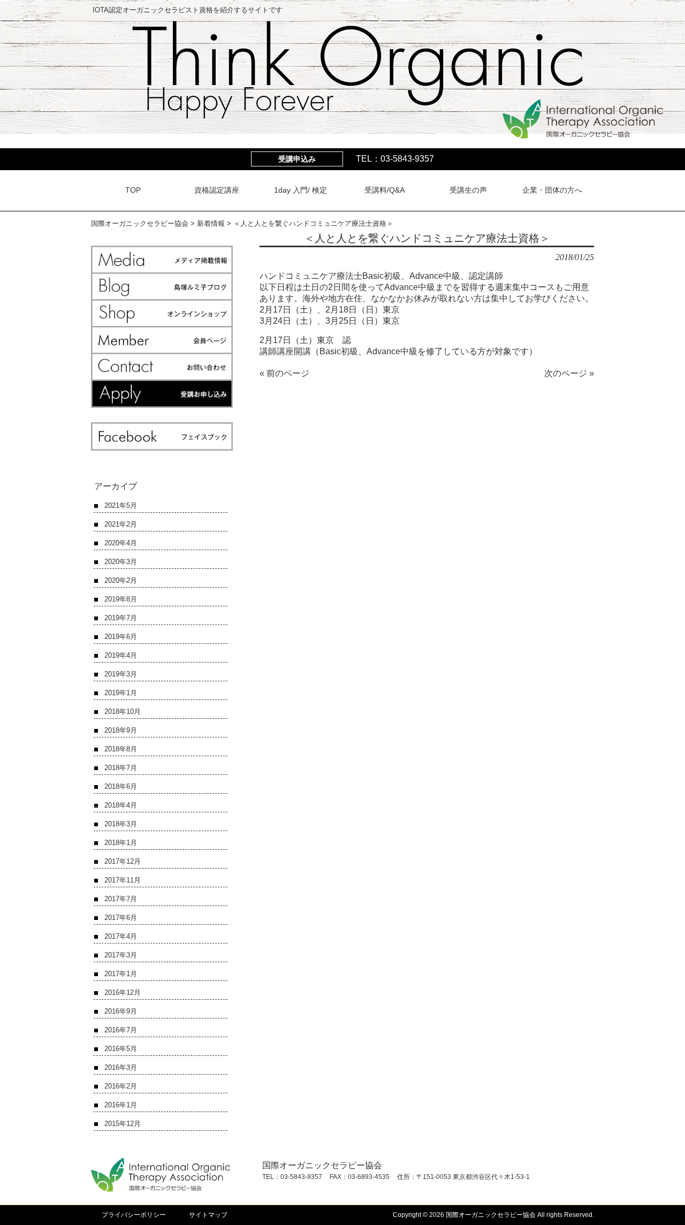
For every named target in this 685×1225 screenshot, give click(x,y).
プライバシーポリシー (134, 1215)
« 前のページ (284, 373)
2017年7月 (120, 899)
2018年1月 (120, 843)
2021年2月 (120, 524)
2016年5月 (120, 1049)
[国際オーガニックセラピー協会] (583, 133)
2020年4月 (120, 543)
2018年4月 (120, 805)
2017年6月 (120, 918)
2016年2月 (120, 1086)
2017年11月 (122, 880)
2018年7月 (120, 768)
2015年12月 (122, 1124)
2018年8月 (120, 749)
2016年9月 (120, 1011)
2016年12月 (122, 992)
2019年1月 (120, 693)
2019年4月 (120, 655)
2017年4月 (120, 936)
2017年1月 (120, 974)
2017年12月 (122, 861)
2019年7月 (120, 618)
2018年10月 (122, 711)
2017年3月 (120, 955)
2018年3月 (120, 824)
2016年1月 (120, 1105)
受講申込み (297, 159)
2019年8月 (120, 599)
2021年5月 (120, 505)
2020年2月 (120, 580)
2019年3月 (120, 674)
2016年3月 (120, 1067)
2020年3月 (120, 562)
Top (659, 1199)
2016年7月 (120, 1030)
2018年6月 (120, 786)
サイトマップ (208, 1215)
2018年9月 (120, 730)
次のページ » (569, 373)
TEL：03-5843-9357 (395, 158)
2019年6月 (120, 637)
